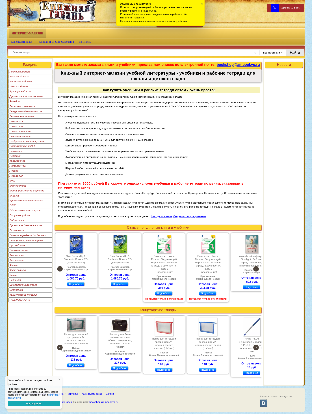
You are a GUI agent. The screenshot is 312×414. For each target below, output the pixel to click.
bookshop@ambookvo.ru (238, 65)
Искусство (16, 151)
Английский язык (20, 71)
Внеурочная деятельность (26, 111)
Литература (18, 165)
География (16, 121)
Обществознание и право (25, 210)
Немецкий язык (19, 86)
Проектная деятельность (26, 225)
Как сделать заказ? (22, 41)
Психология (17, 230)
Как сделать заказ (161, 216)
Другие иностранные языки (27, 96)
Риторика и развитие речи (26, 240)
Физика (14, 265)
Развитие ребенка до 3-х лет (28, 235)
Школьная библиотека (23, 284)
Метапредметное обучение (27, 190)
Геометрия (16, 126)
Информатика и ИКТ (22, 145)
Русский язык (17, 245)
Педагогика (17, 220)
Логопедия (16, 175)
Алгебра (15, 101)
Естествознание (20, 136)
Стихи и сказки (19, 250)
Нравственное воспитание (26, 200)
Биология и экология (22, 106)
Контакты (85, 41)
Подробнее (76, 284)
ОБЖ (13, 205)
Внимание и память (22, 116)
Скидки (110, 393)
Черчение (15, 279)
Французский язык (21, 91)
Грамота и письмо (21, 131)
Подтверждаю (34, 403)
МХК (12, 180)
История (15, 155)
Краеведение (17, 160)
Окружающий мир (20, 215)
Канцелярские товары (23, 294)
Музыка (14, 195)
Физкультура (18, 269)
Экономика (16, 289)
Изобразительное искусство (27, 141)
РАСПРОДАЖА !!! (20, 299)
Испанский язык (19, 76)
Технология (16, 260)
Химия (13, 275)
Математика (18, 185)
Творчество (17, 255)
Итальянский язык (21, 81)
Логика (14, 170)
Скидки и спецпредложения (56, 41)
